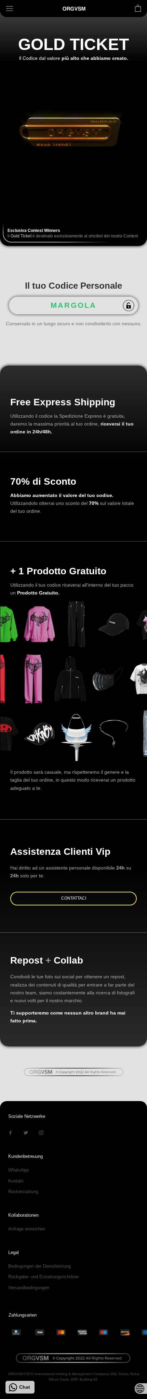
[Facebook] (10, 1132)
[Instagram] (41, 1132)
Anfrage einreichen (26, 1228)
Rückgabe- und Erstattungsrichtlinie (43, 1276)
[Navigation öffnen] (9, 8)
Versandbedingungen (28, 1287)
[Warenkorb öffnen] (138, 8)
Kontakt (16, 1181)
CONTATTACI (73, 898)
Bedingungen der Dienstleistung (39, 1266)
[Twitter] (26, 1132)
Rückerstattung (23, 1191)
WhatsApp (18, 1170)
